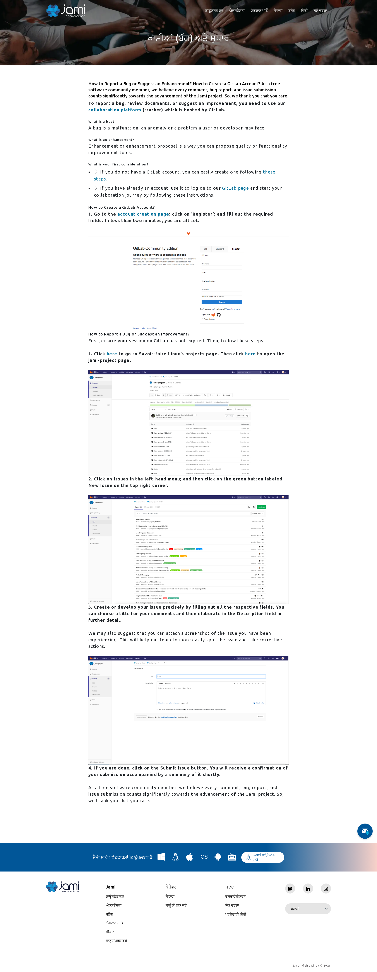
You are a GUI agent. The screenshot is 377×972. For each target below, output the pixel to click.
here (112, 353)
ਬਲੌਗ (291, 10)
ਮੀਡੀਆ (111, 932)
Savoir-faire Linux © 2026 (312, 965)
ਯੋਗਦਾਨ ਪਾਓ (259, 10)
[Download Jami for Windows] (161, 858)
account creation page (143, 213)
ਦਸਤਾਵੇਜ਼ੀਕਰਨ (235, 896)
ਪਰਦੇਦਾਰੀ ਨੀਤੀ (235, 914)
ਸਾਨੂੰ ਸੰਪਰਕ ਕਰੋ (116, 941)
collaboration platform (114, 109)
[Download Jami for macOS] (190, 858)
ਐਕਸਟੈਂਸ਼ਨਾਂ (237, 10)
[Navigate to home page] (66, 10)
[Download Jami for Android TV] (232, 858)
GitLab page (235, 188)
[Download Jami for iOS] (204, 858)
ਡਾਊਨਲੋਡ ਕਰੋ (214, 10)
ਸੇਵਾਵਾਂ (278, 10)
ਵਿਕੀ (304, 10)
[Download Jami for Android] (218, 858)
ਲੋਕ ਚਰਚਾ (320, 10)
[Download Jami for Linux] (176, 858)
